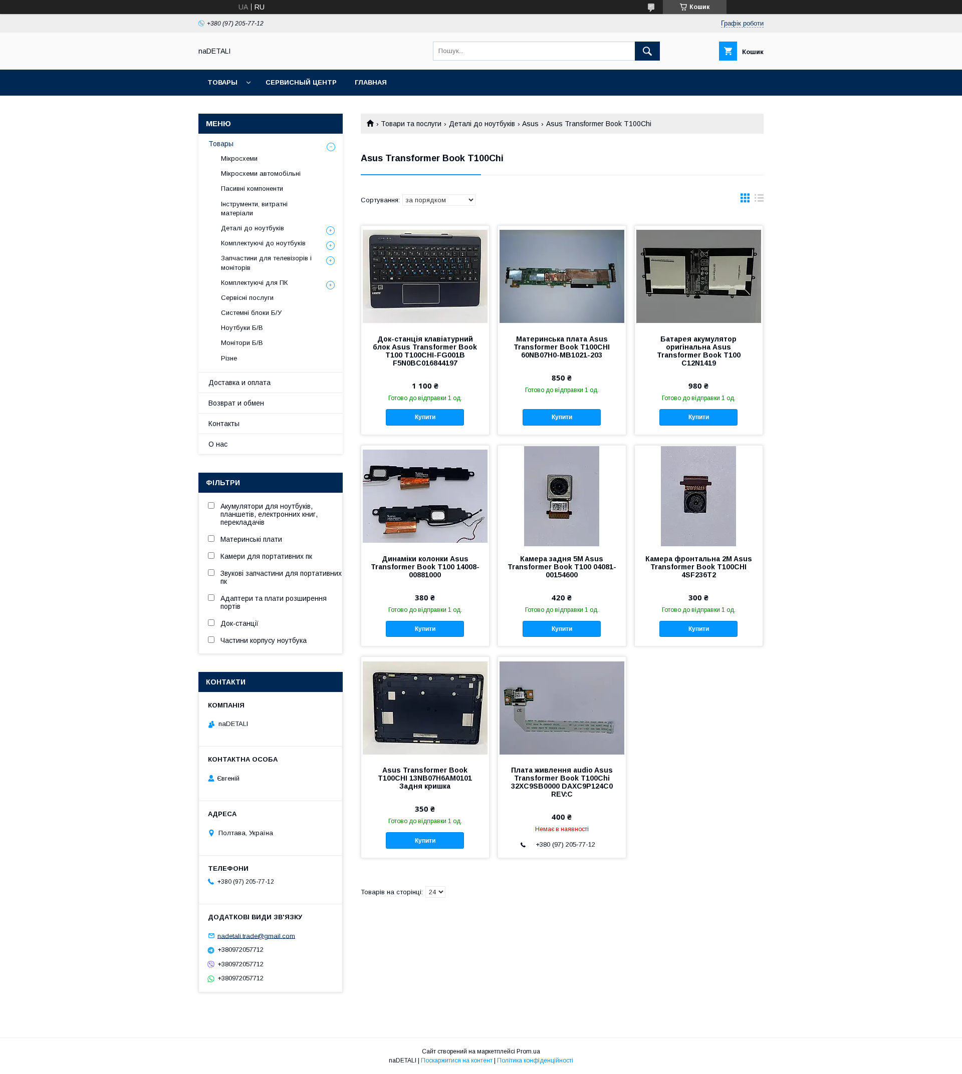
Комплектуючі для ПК (254, 282)
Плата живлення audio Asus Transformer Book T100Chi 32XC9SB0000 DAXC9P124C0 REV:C (562, 782)
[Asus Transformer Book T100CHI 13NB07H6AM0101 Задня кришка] (425, 707)
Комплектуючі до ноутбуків (263, 243)
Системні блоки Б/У (251, 312)
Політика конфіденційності (535, 1060)
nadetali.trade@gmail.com (256, 935)
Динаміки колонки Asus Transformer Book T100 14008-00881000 (425, 567)
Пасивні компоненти (252, 188)
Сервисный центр (301, 82)
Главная (371, 82)
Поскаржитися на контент (457, 1060)
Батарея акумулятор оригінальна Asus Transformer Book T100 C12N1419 (699, 351)
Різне (229, 358)
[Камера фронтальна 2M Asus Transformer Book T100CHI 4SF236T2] (699, 496)
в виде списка (759, 200)
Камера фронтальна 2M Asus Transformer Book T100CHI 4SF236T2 (698, 567)
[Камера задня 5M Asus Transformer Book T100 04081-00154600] (562, 496)
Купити (425, 417)
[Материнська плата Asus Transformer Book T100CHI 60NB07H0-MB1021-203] (562, 276)
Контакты (223, 424)
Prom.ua (528, 1051)
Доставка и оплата (239, 383)
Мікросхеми (239, 158)
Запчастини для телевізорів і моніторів (266, 262)
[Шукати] (647, 51)
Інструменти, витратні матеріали (254, 208)
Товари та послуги (411, 124)
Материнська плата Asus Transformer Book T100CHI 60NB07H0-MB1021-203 (562, 347)
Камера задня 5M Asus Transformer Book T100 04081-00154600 (562, 567)
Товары (222, 82)
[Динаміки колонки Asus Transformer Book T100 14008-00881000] (425, 496)
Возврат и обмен (236, 403)
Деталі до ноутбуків (482, 124)
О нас (217, 444)
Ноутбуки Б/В (242, 327)
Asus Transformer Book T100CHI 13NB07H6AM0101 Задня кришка (425, 778)
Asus (530, 124)
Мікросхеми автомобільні (261, 173)
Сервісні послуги (247, 297)
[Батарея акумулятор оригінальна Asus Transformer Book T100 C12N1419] (699, 276)
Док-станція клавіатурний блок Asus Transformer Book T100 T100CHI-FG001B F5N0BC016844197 (425, 351)
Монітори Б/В (242, 342)
